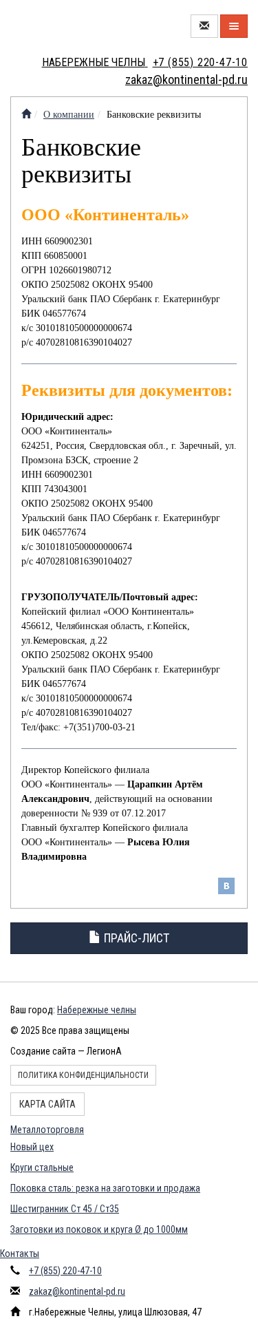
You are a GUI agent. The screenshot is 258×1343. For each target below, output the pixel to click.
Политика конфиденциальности (83, 1075)
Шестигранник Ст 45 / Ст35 (64, 1208)
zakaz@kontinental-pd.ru (77, 1291)
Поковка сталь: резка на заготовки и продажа (105, 1188)
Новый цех (32, 1146)
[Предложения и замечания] (204, 26)
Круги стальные (42, 1167)
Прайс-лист (135, 938)
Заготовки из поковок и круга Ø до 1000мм (99, 1229)
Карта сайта (47, 1104)
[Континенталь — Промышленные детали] (26, 114)
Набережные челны (96, 1009)
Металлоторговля (47, 1129)
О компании (68, 114)
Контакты (19, 1253)
